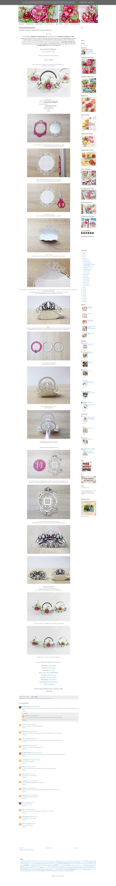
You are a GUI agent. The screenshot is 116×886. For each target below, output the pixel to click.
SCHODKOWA (64, 868)
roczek (60, 868)
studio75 (29, 869)
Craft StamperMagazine (32, 862)
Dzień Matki (94, 862)
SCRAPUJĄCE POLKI (82, 868)
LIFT (37, 866)
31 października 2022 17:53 (29, 802)
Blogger (62, 876)
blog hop (23, 698)
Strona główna (48, 847)
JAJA (30, 865)
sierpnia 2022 (86, 274)
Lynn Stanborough (25, 759)
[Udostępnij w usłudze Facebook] (35, 696)
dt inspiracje (82, 862)
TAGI (56, 869)
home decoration (37, 698)
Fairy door (89, 370)
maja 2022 (85, 279)
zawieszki (62, 870)
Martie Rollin (24, 731)
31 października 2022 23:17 (33, 816)
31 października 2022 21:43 (30, 809)
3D (26, 861)
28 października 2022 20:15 (31, 724)
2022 (83, 258)
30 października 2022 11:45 (34, 759)
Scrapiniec (75, 868)
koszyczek (48, 698)
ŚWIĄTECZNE (49, 869)
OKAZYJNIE (76, 866)
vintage (84, 869)
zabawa (46, 870)
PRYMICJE (29, 868)
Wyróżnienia (37, 870)
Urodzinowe (72, 869)
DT (79, 862)
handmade (56, 863)
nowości (71, 866)
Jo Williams (24, 745)
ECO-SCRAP (22, 863)
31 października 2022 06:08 (31, 788)
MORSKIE (61, 866)
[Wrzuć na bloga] (33, 696)
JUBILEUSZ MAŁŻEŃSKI (46, 865)
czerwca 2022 (86, 277)
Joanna (84, 427)
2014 (83, 298)
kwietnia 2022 (86, 280)
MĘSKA (53, 866)
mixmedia (57, 866)
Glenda (26, 715)
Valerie (23, 823)
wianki (95, 869)
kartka (52, 865)
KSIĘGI (85, 865)
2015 (83, 296)
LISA (23, 802)
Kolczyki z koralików (91, 404)
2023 (83, 256)
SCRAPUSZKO (88, 868)
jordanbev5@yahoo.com (26, 752)
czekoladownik (38, 862)
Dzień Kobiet (89, 862)
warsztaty (92, 869)
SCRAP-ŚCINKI (70, 868)
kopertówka (73, 865)
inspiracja (21, 865)
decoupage (43, 862)
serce (95, 868)
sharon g (23, 738)
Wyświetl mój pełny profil (90, 53)
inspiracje (41, 698)
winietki (26, 870)
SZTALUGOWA (37, 869)
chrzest (94, 861)
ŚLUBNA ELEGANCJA (87, 269)
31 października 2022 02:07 (34, 781)
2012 (83, 301)
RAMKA (58, 868)
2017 (83, 293)
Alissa (43, 51)
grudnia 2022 (85, 259)
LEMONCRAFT (33, 866)
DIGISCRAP (48, 862)
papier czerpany (82, 866)
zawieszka (59, 870)
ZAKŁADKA (49, 870)
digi (45, 862)
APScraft (41, 861)
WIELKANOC (22, 870)
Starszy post (76, 847)
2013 (83, 300)
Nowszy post (21, 847)
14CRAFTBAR (22, 861)
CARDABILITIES (85, 861)
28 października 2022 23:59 (31, 738)
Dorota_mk (85, 369)
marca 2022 (85, 282)
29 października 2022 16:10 (32, 745)
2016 (83, 295)
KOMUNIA (69, 865)
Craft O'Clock (26, 862)
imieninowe (90, 863)
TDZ (58, 869)
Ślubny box (90, 313)
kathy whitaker (25, 816)
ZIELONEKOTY (67, 870)
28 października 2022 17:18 (33, 715)
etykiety (34, 863)
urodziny (77, 869)
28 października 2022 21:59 (32, 731)
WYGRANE (29, 870)
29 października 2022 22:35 (37, 752)
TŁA (64, 869)
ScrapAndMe (85, 343)
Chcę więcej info (83, 2)
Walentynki (88, 869)
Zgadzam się (91, 2)
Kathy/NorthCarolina (26, 706)
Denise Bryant (25, 795)
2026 (83, 252)
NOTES (68, 866)
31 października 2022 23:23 (30, 823)
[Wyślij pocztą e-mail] (31, 696)
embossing (27, 863)
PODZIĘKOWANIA (89, 866)
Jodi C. (23, 809)
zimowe (72, 870)
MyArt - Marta (85, 380)
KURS (88, 865)
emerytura (30, 863)
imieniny (94, 863)
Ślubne (43, 869)
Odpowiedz (24, 711)
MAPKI (49, 866)
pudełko (45, 868)
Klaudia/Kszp (85, 438)
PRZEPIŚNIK (33, 868)
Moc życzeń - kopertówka (90, 307)
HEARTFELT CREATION (30, 698)
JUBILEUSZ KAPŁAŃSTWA (36, 865)
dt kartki (85, 862)
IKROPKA (86, 863)
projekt (25, 868)
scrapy (92, 868)
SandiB (23, 766)
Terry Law (24, 724)
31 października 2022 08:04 (33, 795)
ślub (41, 869)
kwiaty (52, 698)
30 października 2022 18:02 (30, 766)
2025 (83, 253)
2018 (83, 292)
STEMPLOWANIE (24, 869)
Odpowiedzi (25, 713)
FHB (36, 863)
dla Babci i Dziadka (54, 862)
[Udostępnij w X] (34, 696)
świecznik (53, 869)
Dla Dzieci (60, 862)
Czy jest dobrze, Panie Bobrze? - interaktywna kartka (91, 452)
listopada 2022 (86, 261)
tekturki (61, 869)
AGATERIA (29, 861)
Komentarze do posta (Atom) (28, 849)
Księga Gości (81, 865)
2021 (83, 287)
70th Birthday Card (91, 428)
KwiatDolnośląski (93, 865)
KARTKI (45, 698)
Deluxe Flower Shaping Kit (51, 102)
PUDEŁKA (41, 868)
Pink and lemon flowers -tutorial (90, 320)
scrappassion (85, 360)
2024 (83, 255)
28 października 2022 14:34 (35, 706)
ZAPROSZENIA (54, 870)
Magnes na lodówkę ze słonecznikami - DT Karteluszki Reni (91, 418)
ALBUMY (33, 861)
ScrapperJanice (25, 781)
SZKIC (32, 869)
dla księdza (64, 862)
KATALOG (60, 865)
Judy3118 (24, 788)
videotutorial (81, 869)
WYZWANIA (41, 870)
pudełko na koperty (50, 868)
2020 (83, 289)
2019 (83, 290)
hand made (52, 863)
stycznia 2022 (86, 285)
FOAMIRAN (39, 863)
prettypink (21, 868)
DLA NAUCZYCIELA (70, 862)
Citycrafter (22, 862)
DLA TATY (76, 862)
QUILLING (54, 868)
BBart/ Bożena (90, 49)
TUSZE (66, 869)
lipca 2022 (85, 276)
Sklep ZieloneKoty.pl (86, 391)
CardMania (90, 861)
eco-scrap (84, 416)
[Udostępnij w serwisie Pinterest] (37, 696)
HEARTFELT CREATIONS (73, 863)
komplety (64, 865)
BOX (75, 861)
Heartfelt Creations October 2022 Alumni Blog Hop (89, 265)
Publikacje (37, 868)
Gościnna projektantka (46, 863)
